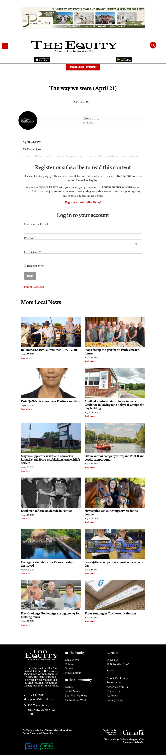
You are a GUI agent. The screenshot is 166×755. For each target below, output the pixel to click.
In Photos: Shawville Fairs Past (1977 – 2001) (49, 350)
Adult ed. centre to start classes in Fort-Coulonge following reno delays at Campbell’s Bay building (114, 405)
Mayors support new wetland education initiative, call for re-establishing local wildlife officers (50, 460)
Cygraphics (47, 733)
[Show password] (136, 243)
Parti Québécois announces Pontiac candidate (50, 401)
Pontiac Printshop (30, 733)
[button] (5, 46)
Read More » (26, 357)
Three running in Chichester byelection (110, 613)
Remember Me (35, 265)
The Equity (91, 118)
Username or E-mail (36, 224)
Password (29, 238)
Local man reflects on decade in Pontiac (46, 511)
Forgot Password (34, 286)
